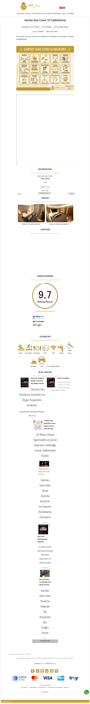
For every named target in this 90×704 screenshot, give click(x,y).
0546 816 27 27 (50, 663)
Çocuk (43, 190)
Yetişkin (43, 187)
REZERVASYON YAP (44, 193)
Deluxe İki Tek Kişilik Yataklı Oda (31, 224)
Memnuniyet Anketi (52, 31)
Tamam (71, 193)
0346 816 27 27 (39, 663)
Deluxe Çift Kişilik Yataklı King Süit (59, 224)
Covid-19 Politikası (38, 31)
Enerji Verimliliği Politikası (61, 27)
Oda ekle (19, 194)
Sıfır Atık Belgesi (47, 27)
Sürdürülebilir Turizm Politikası (30, 27)
